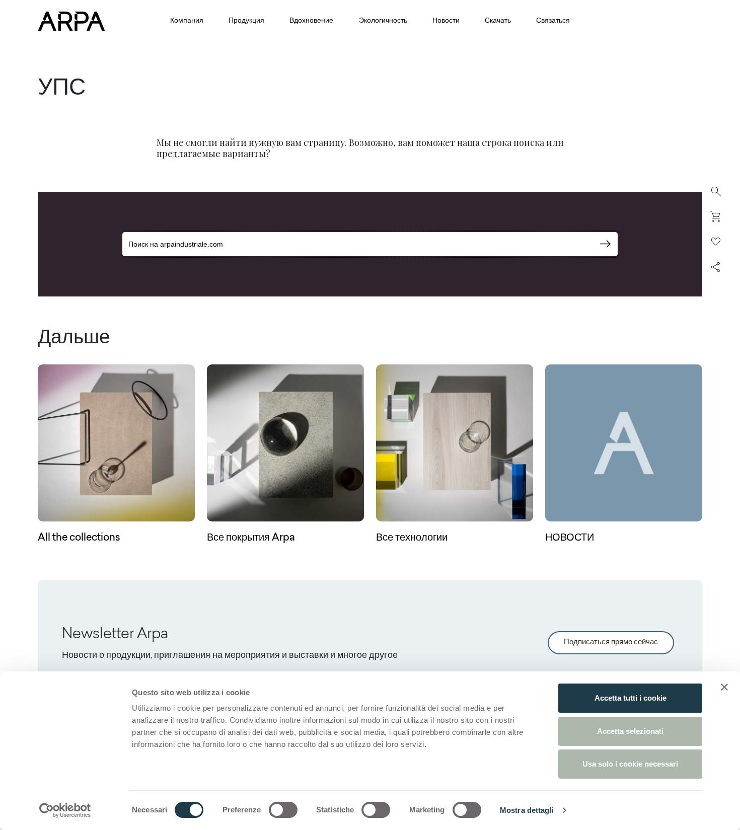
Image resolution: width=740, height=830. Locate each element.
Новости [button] (446, 21)
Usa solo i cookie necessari (630, 764)
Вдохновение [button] (311, 21)
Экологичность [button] (383, 21)
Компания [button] (186, 21)
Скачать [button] (498, 21)
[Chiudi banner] (724, 687)
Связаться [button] (553, 21)
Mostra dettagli (527, 810)
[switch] (283, 810)
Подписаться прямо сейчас (611, 642)
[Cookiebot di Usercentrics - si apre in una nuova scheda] (65, 810)
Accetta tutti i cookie (631, 698)
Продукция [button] (246, 21)
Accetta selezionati (630, 731)
